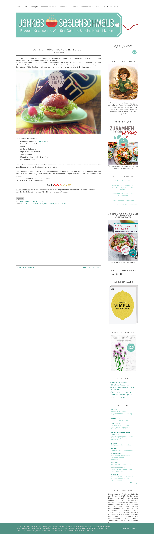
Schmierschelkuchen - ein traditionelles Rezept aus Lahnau (123, 187)
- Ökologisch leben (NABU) (120, 392)
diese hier (43, 141)
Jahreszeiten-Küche (49, 7)
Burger (27, 204)
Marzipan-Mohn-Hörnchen (121, 464)
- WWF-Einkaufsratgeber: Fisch (122, 387)
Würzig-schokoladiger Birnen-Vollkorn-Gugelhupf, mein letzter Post (123, 438)
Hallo (26, 7)
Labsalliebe (115, 423)
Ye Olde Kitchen (117, 475)
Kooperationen (87, 7)
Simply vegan (116, 418)
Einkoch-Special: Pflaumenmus (123, 205)
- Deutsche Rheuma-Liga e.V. (121, 395)
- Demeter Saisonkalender (120, 382)
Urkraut (114, 443)
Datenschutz (112, 7)
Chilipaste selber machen (121, 445)
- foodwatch (114, 390)
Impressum (100, 7)
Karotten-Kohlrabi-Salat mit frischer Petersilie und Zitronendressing (122, 478)
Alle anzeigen (134, 483)
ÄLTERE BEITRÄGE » (92, 268)
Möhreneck (115, 462)
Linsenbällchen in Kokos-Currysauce (123, 194)
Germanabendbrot (118, 468)
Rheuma (63, 7)
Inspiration (74, 7)
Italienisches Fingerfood (123, 200)
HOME (19, 7)
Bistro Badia (116, 454)
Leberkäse (49, 204)
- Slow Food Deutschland (119, 385)
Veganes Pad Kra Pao (119, 420)
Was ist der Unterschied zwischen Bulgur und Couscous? (120, 457)
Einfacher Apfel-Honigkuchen (122, 450)
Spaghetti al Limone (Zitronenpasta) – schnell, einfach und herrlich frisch (121, 413)
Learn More (124, 528)
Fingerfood (37, 204)
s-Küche (114, 409)
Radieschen (61, 204)
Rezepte (34, 7)
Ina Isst (114, 448)
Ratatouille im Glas (123, 181)
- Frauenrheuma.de (117, 397)
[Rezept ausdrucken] (20, 199)
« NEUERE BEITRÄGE (25, 268)
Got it (134, 528)
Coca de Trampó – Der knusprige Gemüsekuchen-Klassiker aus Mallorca (121, 427)
